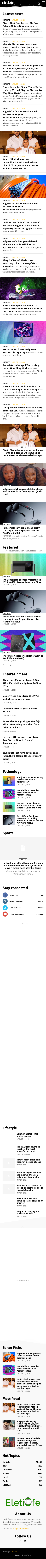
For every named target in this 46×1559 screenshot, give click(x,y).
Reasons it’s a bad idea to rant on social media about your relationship (30, 1187)
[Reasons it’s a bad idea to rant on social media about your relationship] (9, 1189)
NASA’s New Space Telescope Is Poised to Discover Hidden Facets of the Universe (22, 308)
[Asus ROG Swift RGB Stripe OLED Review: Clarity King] (23, 332)
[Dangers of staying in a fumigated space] (9, 1215)
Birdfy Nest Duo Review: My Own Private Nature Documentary (30, 779)
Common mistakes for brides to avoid (27, 1135)
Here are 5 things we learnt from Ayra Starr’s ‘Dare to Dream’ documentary (20, 740)
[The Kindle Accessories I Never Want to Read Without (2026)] (23, 641)
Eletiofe (6, 20)
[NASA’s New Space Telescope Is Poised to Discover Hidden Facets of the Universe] (23, 288)
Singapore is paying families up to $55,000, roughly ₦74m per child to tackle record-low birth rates (29, 1426)
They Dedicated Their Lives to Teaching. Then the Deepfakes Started (20, 263)
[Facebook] (20, 1541)
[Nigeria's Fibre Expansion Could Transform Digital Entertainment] (23, 186)
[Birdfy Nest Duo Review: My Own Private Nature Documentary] (9, 781)
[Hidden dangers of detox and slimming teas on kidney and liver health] (9, 1176)
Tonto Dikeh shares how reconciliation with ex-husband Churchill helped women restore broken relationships (23, 453)
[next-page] (8, 665)
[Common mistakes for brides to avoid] (9, 1137)
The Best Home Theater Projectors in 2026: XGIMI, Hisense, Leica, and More (23, 68)
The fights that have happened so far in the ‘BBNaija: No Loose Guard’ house (22, 756)
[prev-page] (2, 665)
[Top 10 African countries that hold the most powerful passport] (9, 1150)
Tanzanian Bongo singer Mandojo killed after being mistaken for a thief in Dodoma (21, 724)
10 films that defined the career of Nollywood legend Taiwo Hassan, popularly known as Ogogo (21, 225)
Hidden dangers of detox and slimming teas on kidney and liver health (29, 1174)
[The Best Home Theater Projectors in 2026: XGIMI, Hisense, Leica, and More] (23, 565)
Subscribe (39, 914)
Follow (40, 901)
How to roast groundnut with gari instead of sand (29, 1161)
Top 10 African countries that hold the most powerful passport (28, 1149)
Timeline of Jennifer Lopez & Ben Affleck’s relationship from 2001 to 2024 (22, 683)
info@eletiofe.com (21, 1528)
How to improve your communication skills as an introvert (30, 1200)
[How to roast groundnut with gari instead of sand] (9, 1163)
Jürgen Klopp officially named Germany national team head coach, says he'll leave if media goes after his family (23, 866)
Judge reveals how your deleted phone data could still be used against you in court (20, 244)
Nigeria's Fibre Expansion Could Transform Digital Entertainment (20, 114)
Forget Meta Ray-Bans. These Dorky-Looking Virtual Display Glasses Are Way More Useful (23, 90)
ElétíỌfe (14, 1552)
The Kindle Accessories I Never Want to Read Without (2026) (23, 657)
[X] (25, 1541)
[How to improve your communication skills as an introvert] (9, 1202)
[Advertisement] (23, 1023)
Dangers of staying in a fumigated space (28, 1212)
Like (42, 895)
